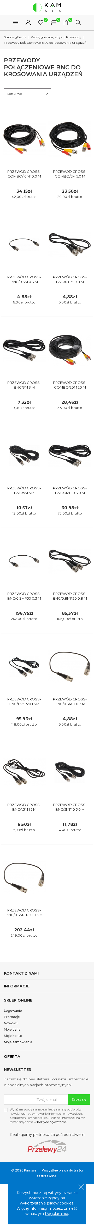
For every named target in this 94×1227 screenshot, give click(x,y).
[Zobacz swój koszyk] (66, 22)
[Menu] (15, 22)
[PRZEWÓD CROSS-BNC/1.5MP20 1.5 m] (24, 666)
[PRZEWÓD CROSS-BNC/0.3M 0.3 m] (24, 244)
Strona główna (15, 37)
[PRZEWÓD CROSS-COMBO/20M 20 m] (69, 350)
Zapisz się (79, 1099)
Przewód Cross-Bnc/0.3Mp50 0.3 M (24, 596)
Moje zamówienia (18, 1042)
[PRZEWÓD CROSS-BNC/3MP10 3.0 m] (69, 455)
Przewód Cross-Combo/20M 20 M (70, 384)
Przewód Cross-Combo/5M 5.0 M (70, 173)
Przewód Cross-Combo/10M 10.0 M (24, 173)
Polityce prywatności (52, 1122)
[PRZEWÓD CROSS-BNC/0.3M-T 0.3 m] (69, 666)
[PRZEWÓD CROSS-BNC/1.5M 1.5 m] (24, 772)
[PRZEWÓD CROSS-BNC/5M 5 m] (24, 455)
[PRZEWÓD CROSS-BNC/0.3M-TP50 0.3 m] (24, 877)
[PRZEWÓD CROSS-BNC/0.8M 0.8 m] (69, 244)
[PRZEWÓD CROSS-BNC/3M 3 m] (24, 350)
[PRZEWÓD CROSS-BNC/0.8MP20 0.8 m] (69, 561)
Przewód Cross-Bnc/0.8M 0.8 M (70, 279)
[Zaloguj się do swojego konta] (28, 22)
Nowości (10, 1023)
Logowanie (13, 1011)
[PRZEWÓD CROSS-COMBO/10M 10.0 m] (24, 139)
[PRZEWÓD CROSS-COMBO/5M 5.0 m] (69, 139)
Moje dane (12, 1029)
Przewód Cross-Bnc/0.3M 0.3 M (24, 279)
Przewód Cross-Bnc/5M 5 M (24, 490)
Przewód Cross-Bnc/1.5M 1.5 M (24, 807)
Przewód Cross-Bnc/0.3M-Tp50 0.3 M (24, 912)
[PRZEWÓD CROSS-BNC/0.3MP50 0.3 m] (24, 561)
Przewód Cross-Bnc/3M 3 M (24, 384)
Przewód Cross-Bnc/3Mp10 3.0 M (70, 490)
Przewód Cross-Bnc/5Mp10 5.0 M (70, 807)
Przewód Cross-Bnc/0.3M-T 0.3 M (70, 701)
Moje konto (13, 1036)
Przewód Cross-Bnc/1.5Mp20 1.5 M (24, 701)
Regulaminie (56, 1213)
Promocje (12, 1017)
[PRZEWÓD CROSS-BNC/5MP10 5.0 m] (69, 772)
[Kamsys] (47, 7)
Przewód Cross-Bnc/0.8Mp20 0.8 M (70, 596)
